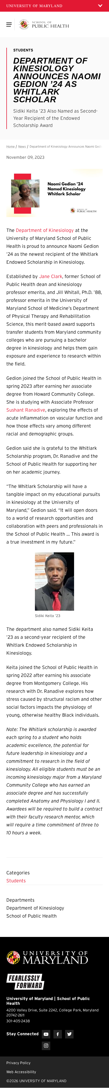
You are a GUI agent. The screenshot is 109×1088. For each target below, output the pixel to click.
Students (16, 880)
